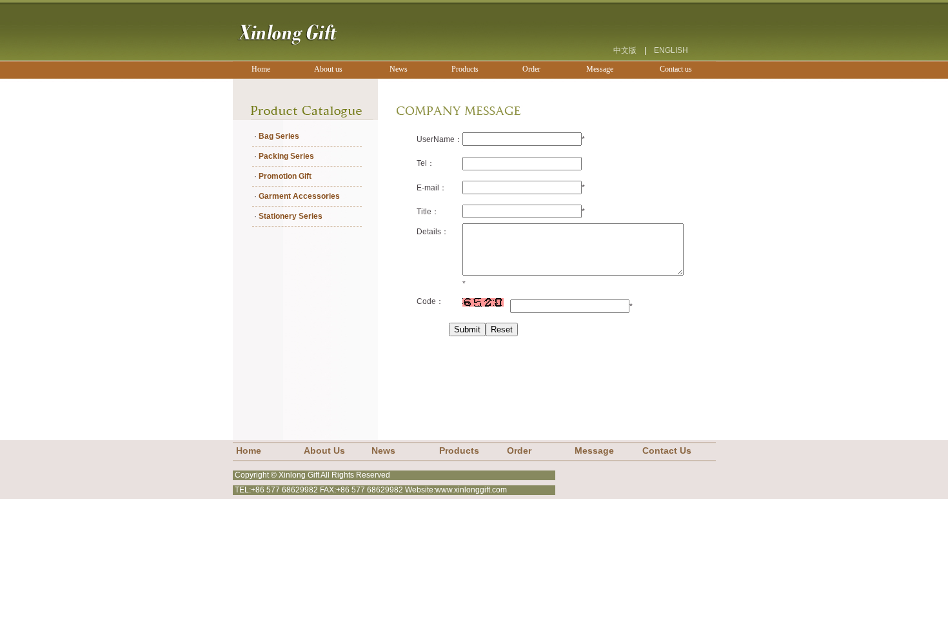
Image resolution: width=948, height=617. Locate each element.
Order (519, 451)
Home (248, 451)
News (383, 451)
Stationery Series (290, 216)
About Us (324, 451)
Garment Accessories (299, 196)
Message (594, 451)
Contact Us (666, 451)
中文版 (625, 50)
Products (459, 451)
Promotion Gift (285, 176)
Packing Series (286, 156)
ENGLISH (671, 50)
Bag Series (279, 136)
